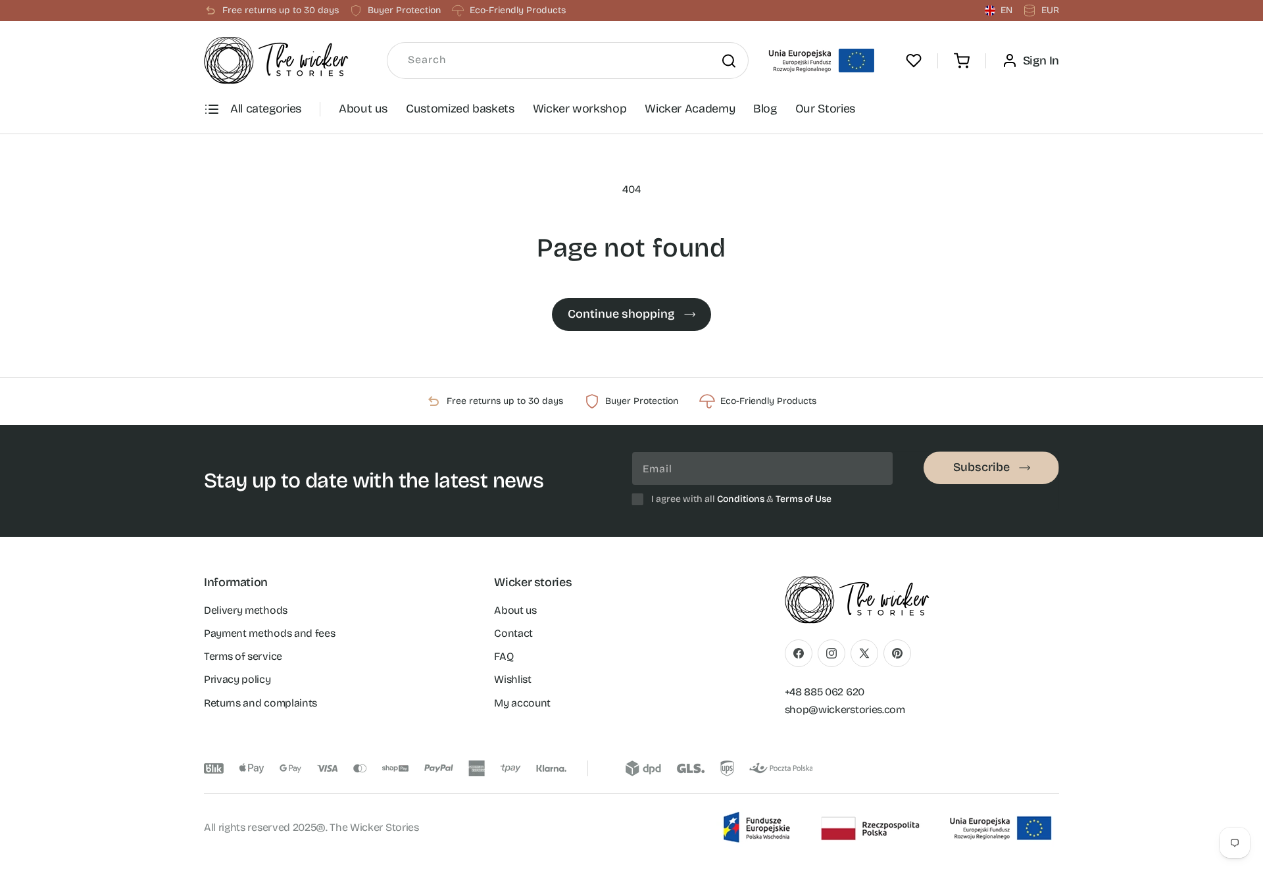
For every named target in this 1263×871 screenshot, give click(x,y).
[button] (962, 60)
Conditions (740, 499)
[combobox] (567, 60)
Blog (765, 108)
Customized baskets (460, 108)
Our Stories (825, 108)
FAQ (503, 656)
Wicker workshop (580, 108)
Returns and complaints (260, 703)
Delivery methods (245, 610)
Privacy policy (237, 679)
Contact (513, 633)
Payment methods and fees (269, 633)
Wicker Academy (690, 108)
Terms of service (243, 656)
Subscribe (981, 467)
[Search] (728, 60)
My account (522, 703)
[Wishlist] (914, 60)
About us (363, 108)
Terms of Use (803, 499)
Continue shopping (621, 314)
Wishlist (512, 679)
